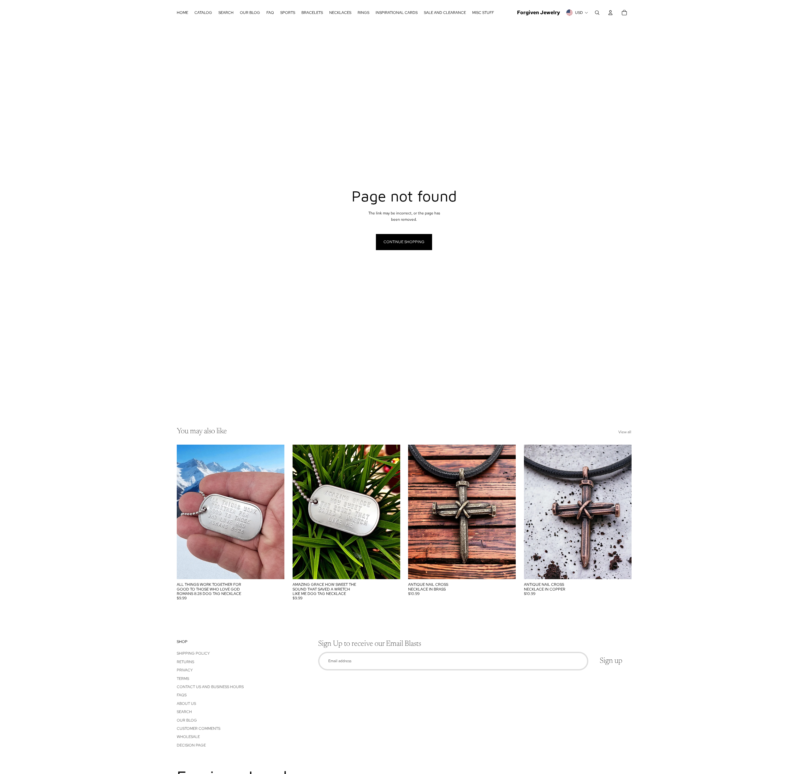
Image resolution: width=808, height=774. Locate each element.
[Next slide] (274, 512)
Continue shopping (404, 241)
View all (624, 432)
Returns (185, 661)
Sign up (611, 661)
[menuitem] (182, 13)
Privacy (185, 670)
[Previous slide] (186, 512)
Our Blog (187, 720)
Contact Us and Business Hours (210, 686)
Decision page (191, 745)
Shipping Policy (193, 653)
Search (184, 711)
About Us (186, 703)
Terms (183, 678)
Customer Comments (198, 728)
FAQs (182, 695)
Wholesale (188, 736)
